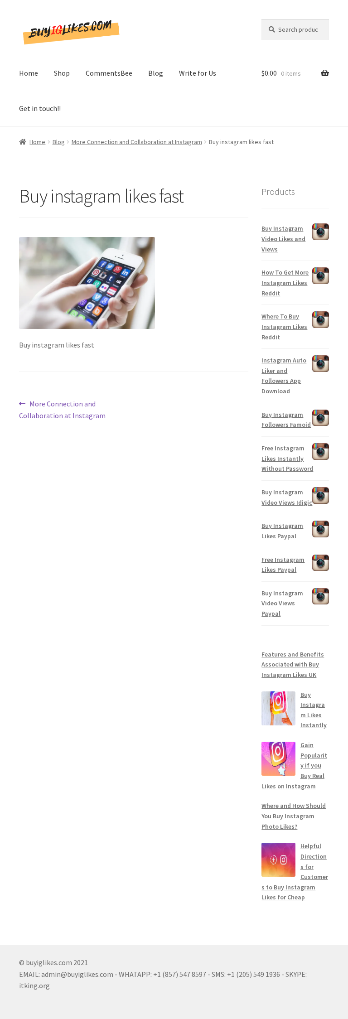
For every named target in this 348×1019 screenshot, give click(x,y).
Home (28, 72)
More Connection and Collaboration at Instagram (137, 142)
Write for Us (197, 72)
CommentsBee (109, 72)
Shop (62, 72)
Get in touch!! (40, 108)
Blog (155, 72)
